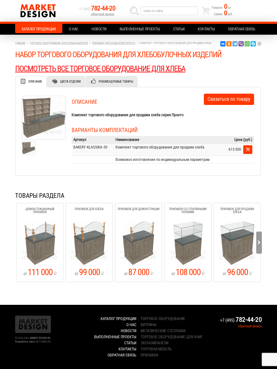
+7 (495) (97, 9)
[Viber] (241, 43)
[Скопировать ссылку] (259, 43)
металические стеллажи (163, 330)
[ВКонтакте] (222, 43)
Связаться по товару (229, 99)
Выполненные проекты (140, 29)
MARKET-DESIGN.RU (40, 338)
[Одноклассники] (229, 43)
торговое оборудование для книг (172, 337)
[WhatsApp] (247, 43)
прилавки (149, 355)
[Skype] (253, 43)
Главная (20, 43)
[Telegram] (235, 43)
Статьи (179, 29)
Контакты (206, 29)
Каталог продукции (39, 29)
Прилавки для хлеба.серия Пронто (113, 43)
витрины (148, 324)
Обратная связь (241, 29)
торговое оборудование (163, 318)
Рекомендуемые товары (116, 81)
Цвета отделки (70, 81)
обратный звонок (102, 14)
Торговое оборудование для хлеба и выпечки (59, 43)
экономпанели (154, 343)
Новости (99, 29)
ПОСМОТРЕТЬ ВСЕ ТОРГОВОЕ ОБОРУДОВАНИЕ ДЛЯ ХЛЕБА (100, 68)
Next (259, 243)
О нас (73, 29)
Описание (35, 81)
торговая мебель (156, 349)
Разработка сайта (25, 341)
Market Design (46, 11)
